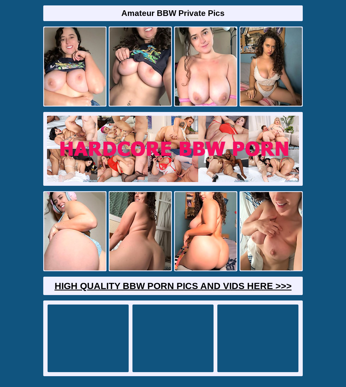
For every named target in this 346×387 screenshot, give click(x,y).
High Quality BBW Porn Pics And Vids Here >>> (173, 286)
